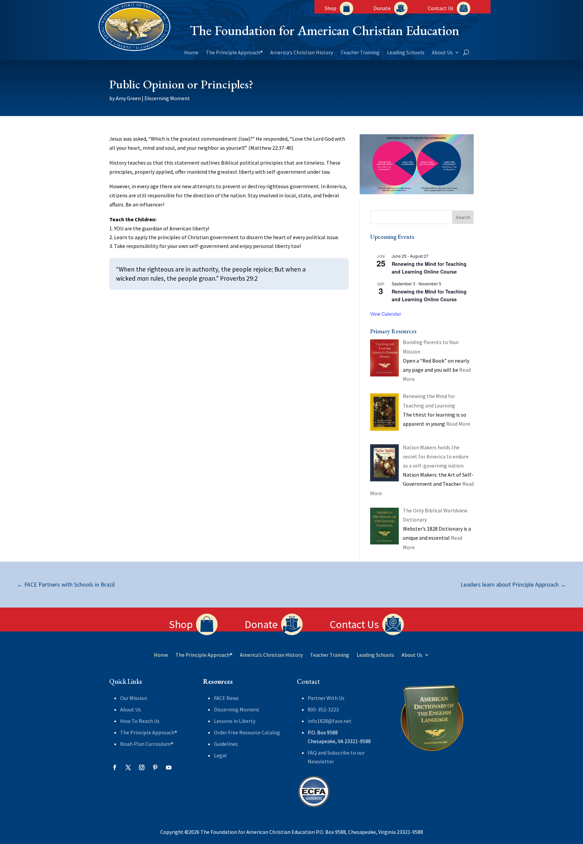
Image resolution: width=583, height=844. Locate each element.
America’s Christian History (301, 53)
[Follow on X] (128, 767)
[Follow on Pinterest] (155, 767)
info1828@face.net (330, 721)
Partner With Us (326, 698)
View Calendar (385, 313)
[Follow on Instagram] (141, 767)
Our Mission (133, 698)
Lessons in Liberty (234, 721)
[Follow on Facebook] (114, 767)
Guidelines (226, 743)
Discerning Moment (167, 98)
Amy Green (128, 98)
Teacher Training (360, 53)
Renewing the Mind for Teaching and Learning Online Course (429, 267)
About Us (442, 53)
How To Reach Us (140, 721)
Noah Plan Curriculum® (146, 743)
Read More (458, 423)
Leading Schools (405, 53)
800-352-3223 (323, 709)
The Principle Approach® (234, 53)
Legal (220, 755)
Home (191, 53)
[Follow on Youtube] (168, 767)
